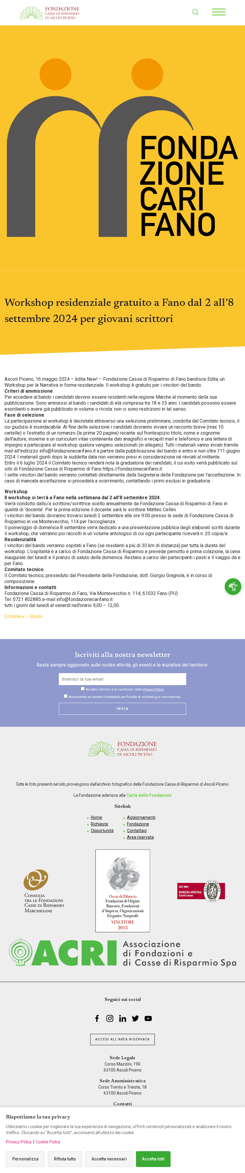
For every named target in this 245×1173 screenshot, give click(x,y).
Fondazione (138, 824)
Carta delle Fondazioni (149, 795)
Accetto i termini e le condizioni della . (125, 689)
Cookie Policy (48, 1141)
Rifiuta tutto (65, 1159)
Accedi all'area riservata (122, 1039)
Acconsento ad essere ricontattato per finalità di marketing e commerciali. (124, 697)
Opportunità (102, 830)
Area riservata (140, 837)
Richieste (99, 824)
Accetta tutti (153, 1159)
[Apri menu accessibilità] (233, 587)
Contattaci (137, 830)
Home (96, 817)
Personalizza (25, 1159)
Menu (218, 12)
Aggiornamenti (141, 817)
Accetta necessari (109, 1159)
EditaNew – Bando (23, 616)
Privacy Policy (153, 689)
